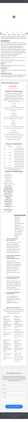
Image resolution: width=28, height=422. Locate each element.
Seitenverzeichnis (14, 416)
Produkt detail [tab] (12, 86)
